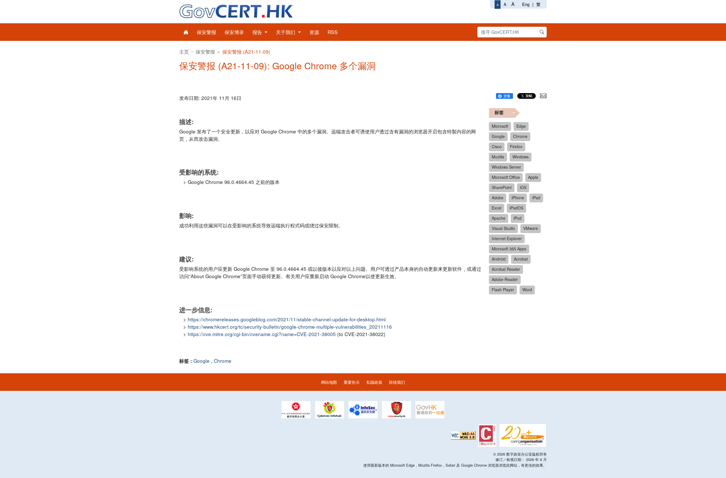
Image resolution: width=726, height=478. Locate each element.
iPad (536, 197)
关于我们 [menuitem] (286, 31)
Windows (520, 157)
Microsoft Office (506, 177)
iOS (523, 187)
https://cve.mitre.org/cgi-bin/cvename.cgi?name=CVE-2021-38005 (262, 333)
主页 (184, 51)
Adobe (497, 197)
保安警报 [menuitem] (206, 31)
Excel (496, 208)
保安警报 (205, 51)
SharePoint (502, 187)
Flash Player (503, 289)
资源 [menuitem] (314, 31)
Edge (521, 126)
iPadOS (516, 208)
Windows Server (506, 167)
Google (201, 360)
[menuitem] (186, 32)
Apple (533, 177)
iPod (518, 218)
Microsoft (500, 126)
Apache (498, 218)
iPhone (518, 197)
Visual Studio (503, 228)
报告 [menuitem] (257, 31)
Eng (525, 4)
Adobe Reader (505, 279)
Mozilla (498, 157)
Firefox (516, 146)
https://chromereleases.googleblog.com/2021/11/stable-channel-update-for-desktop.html (287, 319)
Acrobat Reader (506, 269)
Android (499, 259)
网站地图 (329, 382)
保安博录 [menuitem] (234, 31)
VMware (530, 228)
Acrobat (521, 259)
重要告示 (352, 382)
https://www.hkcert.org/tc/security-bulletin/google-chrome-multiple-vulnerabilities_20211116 (290, 326)
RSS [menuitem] (333, 31)
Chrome (222, 360)
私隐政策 (374, 382)
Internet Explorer (507, 238)
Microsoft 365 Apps (509, 248)
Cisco (497, 146)
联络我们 (397, 382)
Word (527, 289)
